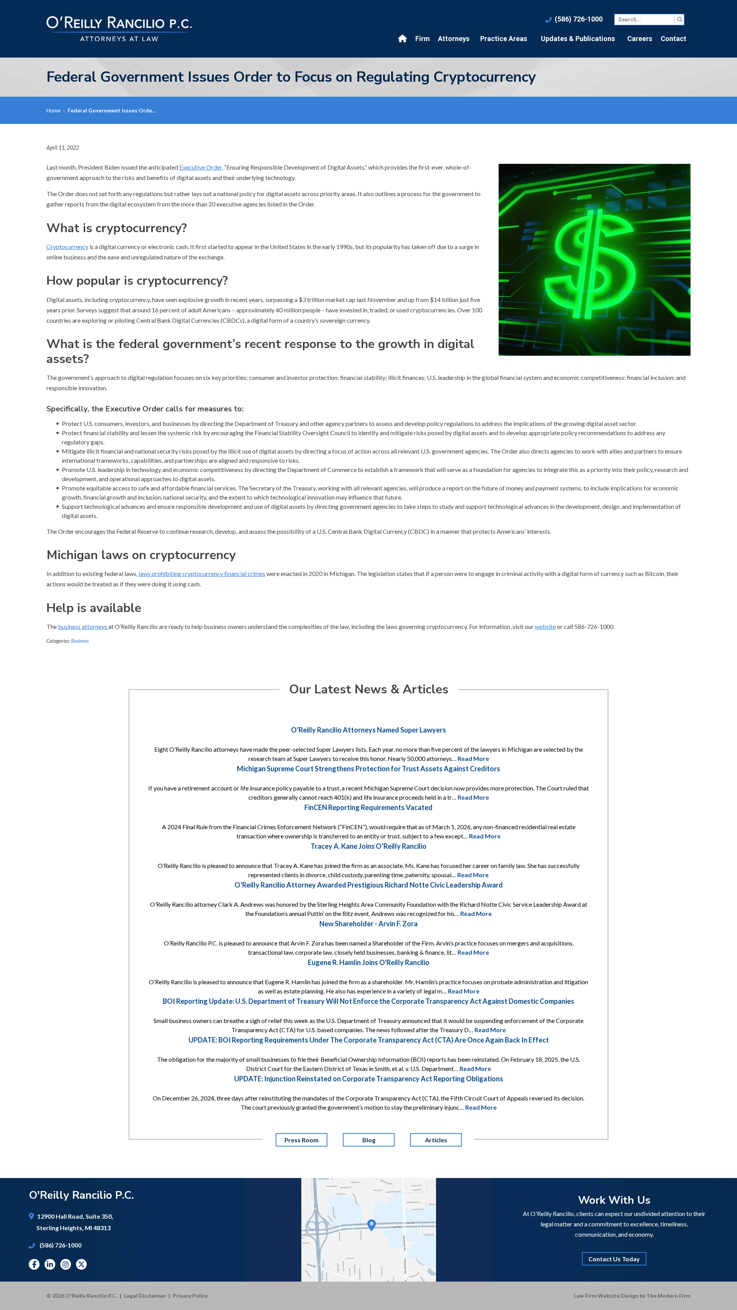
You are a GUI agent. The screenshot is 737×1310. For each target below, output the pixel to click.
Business (80, 641)
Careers (639, 39)
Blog (368, 1139)
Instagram (66, 1264)
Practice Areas (503, 39)
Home (403, 39)
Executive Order (200, 167)
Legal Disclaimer (145, 1295)
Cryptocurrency (67, 246)
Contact (673, 39)
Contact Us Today (614, 1258)
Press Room (301, 1139)
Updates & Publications (578, 39)
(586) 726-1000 (579, 19)
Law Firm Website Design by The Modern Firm (632, 1295)
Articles (436, 1139)
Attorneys (453, 39)
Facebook (34, 1264)
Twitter (81, 1264)
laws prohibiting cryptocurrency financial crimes (202, 573)
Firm (422, 39)
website (545, 626)
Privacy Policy (190, 1295)
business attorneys (83, 626)
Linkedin (50, 1264)
